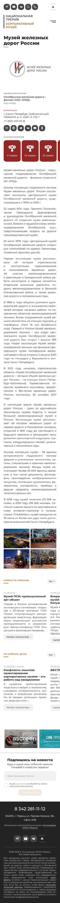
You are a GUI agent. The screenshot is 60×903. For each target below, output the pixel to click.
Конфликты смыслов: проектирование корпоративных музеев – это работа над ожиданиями (24, 674)
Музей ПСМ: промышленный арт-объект (25, 598)
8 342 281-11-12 (29, 809)
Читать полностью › (18, 636)
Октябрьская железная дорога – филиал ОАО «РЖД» (25, 98)
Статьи (20, 666)
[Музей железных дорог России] (53, 26)
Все (50, 581)
